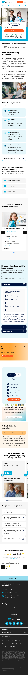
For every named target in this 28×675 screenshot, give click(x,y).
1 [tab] (7, 500)
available (22, 662)
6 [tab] (20, 500)
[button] (25, 232)
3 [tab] (12, 500)
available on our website (14, 660)
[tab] (14, 159)
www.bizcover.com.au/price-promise (8, 668)
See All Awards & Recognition (13, 417)
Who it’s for (14, 6)
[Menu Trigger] (25, 2)
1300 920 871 (8, 589)
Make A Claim (14, 610)
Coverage (8, 6)
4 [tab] (15, 500)
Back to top (12, 578)
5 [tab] (18, 500)
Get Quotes (20, 2)
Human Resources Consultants (13, 238)
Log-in (14, 607)
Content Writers (9, 246)
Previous (1, 474)
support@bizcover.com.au (12, 592)
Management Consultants (11, 231)
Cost (20, 6)
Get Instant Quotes (6, 355)
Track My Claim (14, 614)
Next (24, 474)
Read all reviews (14, 558)
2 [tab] (10, 500)
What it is (3, 6)
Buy (25, 6)
